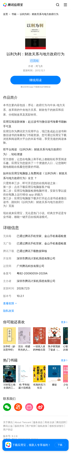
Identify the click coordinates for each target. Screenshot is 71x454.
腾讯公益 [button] (8, 426)
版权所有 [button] (19, 426)
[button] (13, 5)
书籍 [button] (14, 14)
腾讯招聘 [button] (61, 422)
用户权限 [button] (31, 426)
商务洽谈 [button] (49, 422)
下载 (60, 445)
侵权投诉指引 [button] (56, 426)
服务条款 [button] (38, 422)
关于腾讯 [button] (8, 422)
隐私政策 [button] (8, 310)
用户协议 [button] (8, 429)
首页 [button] (5, 14)
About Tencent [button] (23, 422)
